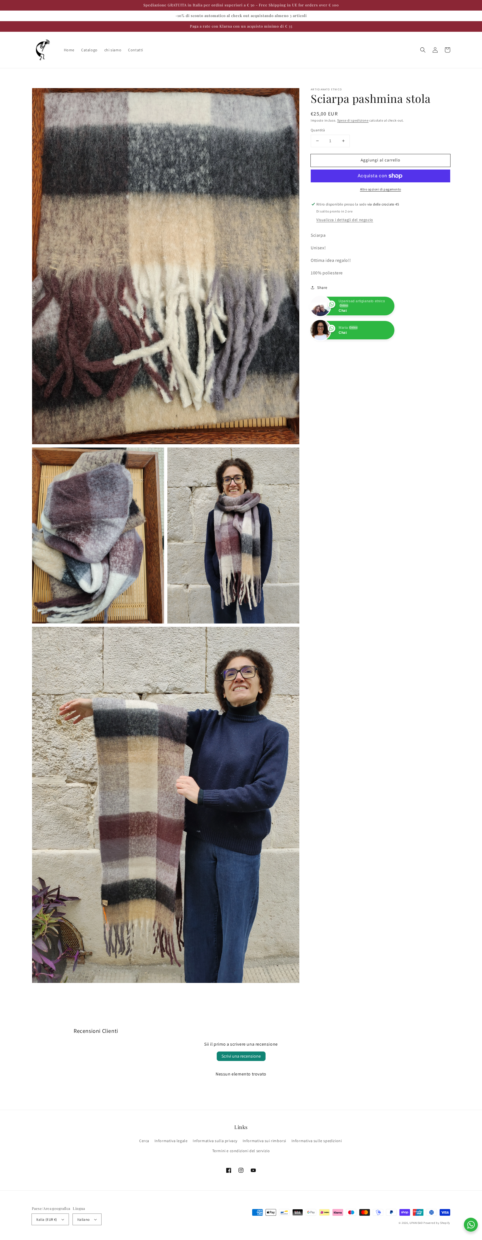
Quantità (318, 130)
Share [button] (322, 287)
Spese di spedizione (352, 120)
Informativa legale (171, 1140)
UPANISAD (416, 1223)
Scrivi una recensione (241, 1056)
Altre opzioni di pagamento (380, 189)
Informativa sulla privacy (215, 1140)
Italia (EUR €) (46, 1219)
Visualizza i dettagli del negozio (344, 219)
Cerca (144, 1140)
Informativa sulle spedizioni (316, 1140)
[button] (423, 50)
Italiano (83, 1219)
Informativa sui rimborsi (264, 1140)
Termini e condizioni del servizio (241, 1150)
